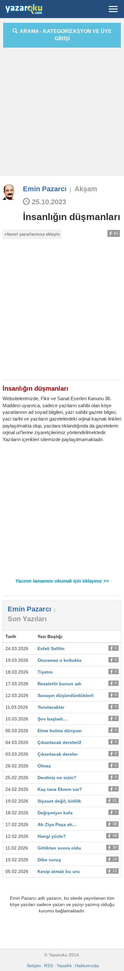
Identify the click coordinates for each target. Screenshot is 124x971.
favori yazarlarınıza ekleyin (33, 234)
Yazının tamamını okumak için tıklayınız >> (62, 580)
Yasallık (64, 965)
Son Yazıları (27, 619)
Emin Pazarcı (44, 189)
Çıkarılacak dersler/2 (59, 742)
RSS (48, 965)
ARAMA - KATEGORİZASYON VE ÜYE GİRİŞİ (64, 35)
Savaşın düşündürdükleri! (66, 695)
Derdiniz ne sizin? (57, 777)
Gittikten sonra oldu (59, 847)
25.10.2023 (48, 202)
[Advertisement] (62, 114)
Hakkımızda (87, 965)
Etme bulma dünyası (60, 730)
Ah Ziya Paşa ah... (57, 824)
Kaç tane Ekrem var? (60, 789)
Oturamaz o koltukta (59, 660)
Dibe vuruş (49, 859)
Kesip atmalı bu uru (59, 871)
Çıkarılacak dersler (58, 754)
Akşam (85, 189)
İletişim (34, 965)
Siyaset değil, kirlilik (59, 801)
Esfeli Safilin (51, 648)
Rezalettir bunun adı (59, 683)
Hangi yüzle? (52, 836)
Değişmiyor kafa (55, 812)
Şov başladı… (52, 718)
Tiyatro (45, 671)
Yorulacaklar (51, 707)
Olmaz (44, 765)
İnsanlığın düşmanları (71, 217)
